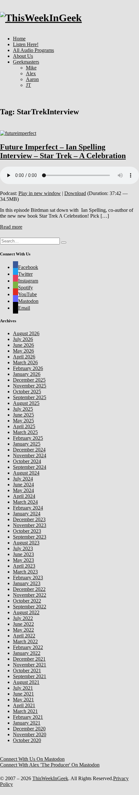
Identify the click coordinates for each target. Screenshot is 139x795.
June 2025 (23, 415)
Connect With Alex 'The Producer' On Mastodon (50, 765)
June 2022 (23, 624)
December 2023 (29, 519)
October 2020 (27, 740)
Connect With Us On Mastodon (32, 759)
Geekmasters (26, 62)
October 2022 (27, 601)
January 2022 (26, 653)
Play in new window (39, 193)
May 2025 (23, 420)
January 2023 (26, 583)
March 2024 (25, 502)
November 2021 (29, 664)
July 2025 (23, 409)
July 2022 (23, 618)
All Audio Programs (33, 50)
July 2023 (23, 548)
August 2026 (26, 333)
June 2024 (23, 484)
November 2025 (29, 385)
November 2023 (29, 525)
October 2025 (27, 391)
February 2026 (28, 368)
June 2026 (23, 345)
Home (19, 38)
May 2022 (23, 630)
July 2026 (23, 339)
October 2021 (27, 670)
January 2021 (26, 723)
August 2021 (26, 682)
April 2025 (24, 426)
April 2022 (24, 635)
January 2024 (26, 513)
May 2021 (23, 699)
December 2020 (29, 728)
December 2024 (29, 449)
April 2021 (24, 705)
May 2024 (23, 490)
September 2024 (29, 467)
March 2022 (25, 641)
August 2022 (26, 612)
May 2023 (23, 560)
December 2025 (29, 380)
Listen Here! (25, 44)
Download (75, 193)
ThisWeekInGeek (50, 778)
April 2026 (24, 356)
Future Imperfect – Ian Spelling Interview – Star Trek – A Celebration (63, 151)
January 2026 (26, 374)
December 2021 (29, 659)
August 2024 (26, 473)
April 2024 (24, 496)
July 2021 (23, 688)
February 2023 (28, 577)
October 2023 (27, 531)
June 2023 (23, 554)
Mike (31, 67)
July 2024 (23, 478)
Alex (31, 73)
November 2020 (29, 734)
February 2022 (28, 647)
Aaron (32, 79)
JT (28, 85)
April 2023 (24, 566)
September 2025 (29, 397)
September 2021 (29, 676)
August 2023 (26, 542)
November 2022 (29, 595)
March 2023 (25, 571)
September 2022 (29, 606)
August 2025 (26, 403)
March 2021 (25, 711)
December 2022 (29, 589)
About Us (23, 56)
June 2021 (23, 694)
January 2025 (26, 444)
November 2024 (29, 455)
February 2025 (28, 438)
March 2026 (25, 362)
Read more (11, 227)
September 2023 (29, 537)
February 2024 (28, 508)
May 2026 (23, 351)
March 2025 (25, 432)
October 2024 (27, 461)
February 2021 (28, 717)
